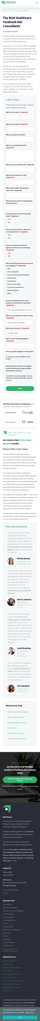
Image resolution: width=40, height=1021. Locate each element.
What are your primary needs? (16, 146)
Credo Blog (6, 939)
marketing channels (25, 849)
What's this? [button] (29, 1012)
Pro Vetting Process (9, 920)
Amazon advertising (13, 284)
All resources (7, 991)
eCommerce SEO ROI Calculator (13, 981)
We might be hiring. (9, 885)
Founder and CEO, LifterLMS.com (22, 690)
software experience (9, 858)
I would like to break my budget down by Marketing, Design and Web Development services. (19, 378)
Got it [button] (20, 1017)
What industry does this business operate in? (17, 189)
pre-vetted (29, 831)
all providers (14, 849)
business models (8, 855)
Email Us (6, 893)
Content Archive (8, 945)
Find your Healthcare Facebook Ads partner (20, 780)
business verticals (20, 855)
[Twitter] (5, 950)
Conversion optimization (15, 287)
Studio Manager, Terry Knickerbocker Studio (24, 563)
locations (30, 855)
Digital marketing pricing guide (17, 712)
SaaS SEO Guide (8, 964)
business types (28, 852)
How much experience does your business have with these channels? (18, 303)
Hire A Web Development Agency (13, 911)
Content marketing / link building (18, 275)
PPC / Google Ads (12, 272)
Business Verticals (12, 8)
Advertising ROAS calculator (16, 739)
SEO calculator (12, 728)
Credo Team (7, 933)
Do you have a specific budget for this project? (18, 358)
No (9, 222)
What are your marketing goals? (17, 340)
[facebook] (10, 950)
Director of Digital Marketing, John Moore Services (24, 604)
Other (9, 293)
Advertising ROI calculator (16, 733)
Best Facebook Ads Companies (12, 10)
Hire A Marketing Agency (10, 908)
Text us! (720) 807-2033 (10, 890)
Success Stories (8, 927)
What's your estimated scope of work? (19, 317)
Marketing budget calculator (16, 723)
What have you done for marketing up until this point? (19, 202)
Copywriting (11, 281)
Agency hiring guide (9, 961)
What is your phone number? (16, 135)
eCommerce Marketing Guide (12, 967)
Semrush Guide (8, 971)
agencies (20, 858)
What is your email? (17, 124)
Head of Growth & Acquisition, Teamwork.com (22, 653)
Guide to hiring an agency (15, 717)
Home (4, 8)
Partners (5, 936)
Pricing (5, 923)
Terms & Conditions (9, 942)
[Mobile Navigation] (37, 2)
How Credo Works (8, 917)
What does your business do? (20, 165)
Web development (13, 290)
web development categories (12, 852)
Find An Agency (7, 904)
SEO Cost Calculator (9, 977)
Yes (9, 219)
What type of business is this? (16, 176)
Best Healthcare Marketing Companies (29, 8)
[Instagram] (14, 950)
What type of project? (17, 328)
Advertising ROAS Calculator (12, 987)
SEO (8, 269)
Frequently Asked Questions (11, 930)
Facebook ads (11, 278)
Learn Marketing (8, 914)
